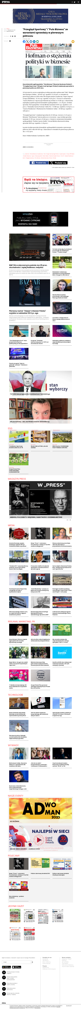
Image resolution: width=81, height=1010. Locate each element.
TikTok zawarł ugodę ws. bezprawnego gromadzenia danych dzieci (39, 714)
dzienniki (27, 154)
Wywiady (13, 745)
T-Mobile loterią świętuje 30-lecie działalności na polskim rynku (18, 686)
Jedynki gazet (16, 906)
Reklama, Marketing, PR (21, 621)
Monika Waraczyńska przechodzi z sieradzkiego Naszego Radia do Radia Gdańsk (61, 297)
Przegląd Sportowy (30, 158)
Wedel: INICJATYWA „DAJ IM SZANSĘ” (39, 446)
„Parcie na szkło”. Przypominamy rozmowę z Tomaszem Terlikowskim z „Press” (39, 765)
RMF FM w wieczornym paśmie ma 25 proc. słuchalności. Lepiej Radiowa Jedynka (28, 266)
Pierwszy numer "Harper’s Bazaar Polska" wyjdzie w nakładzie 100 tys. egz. (27, 312)
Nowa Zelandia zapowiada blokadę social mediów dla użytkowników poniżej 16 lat (17, 714)
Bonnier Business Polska (46, 158)
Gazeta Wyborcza (27, 156)
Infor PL (62, 156)
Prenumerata (46, 963)
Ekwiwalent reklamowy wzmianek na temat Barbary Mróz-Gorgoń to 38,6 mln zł (61, 273)
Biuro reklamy (47, 962)
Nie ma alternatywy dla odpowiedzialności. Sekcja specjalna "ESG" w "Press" (61, 641)
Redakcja (45, 959)
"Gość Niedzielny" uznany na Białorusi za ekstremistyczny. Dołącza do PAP (40, 590)
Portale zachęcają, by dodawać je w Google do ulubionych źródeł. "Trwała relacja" (62, 250)
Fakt (45, 154)
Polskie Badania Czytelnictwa (36, 154)
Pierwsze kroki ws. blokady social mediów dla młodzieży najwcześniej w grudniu (18, 737)
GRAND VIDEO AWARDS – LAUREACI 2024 (25, 849)
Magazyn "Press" (67, 959)
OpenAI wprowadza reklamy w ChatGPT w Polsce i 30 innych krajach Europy (62, 714)
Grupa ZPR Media (70, 154)
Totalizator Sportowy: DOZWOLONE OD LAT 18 (16, 446)
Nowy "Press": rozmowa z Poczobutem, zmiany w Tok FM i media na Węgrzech (40, 544)
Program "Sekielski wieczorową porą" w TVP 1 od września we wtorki (39, 342)
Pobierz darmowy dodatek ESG (40, 873)
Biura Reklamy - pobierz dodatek (16, 897)
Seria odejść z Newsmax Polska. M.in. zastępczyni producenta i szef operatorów (62, 567)
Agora (33, 156)
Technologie (15, 694)
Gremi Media (45, 156)
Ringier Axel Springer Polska (52, 154)
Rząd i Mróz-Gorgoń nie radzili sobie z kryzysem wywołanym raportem (18, 663)
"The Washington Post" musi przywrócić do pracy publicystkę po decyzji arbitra (18, 342)
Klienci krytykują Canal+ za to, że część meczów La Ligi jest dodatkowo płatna (18, 613)
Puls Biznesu (38, 158)
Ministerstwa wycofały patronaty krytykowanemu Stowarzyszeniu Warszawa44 (40, 663)
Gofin (24, 158)
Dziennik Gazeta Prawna (54, 156)
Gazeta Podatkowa (69, 156)
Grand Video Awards (68, 966)
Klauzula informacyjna (49, 969)
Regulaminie (37, 1007)
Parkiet (54, 158)
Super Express (63, 154)
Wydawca (45, 960)
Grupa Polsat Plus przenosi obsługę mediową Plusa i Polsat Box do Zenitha (40, 686)
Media (11, 525)
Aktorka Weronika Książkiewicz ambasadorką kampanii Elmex (40, 640)
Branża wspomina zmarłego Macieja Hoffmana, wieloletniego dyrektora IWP (39, 613)
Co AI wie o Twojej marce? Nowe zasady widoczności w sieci (61, 319)
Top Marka (65, 963)
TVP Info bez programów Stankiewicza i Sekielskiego (30, 394)
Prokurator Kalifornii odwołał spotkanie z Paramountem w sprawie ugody (40, 567)
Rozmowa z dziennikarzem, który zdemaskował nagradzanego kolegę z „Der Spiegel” (18, 788)
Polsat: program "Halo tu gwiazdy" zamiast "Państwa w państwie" (18, 365)
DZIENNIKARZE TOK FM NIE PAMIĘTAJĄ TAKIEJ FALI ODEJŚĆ (32, 517)
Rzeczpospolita (38, 156)
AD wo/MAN (65, 962)
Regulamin (46, 967)
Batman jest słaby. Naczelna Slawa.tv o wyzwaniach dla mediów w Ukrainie (18, 764)
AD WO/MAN (14, 821)
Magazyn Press (17, 478)
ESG (10, 428)
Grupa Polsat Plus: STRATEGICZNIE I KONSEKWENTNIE (14, 470)
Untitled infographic (48, 143)
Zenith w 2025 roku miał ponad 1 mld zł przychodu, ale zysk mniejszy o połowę (62, 663)
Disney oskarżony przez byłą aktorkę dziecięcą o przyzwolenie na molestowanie (62, 544)
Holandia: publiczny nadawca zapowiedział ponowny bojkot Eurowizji (62, 342)
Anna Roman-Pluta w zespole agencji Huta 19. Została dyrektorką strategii (18, 641)
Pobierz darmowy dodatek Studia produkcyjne (61, 874)
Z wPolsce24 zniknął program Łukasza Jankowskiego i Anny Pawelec (62, 613)
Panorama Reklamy (67, 965)
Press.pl (64, 960)
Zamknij (68, 1005)
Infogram (48, 144)
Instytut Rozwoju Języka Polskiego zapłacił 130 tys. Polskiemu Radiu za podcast (17, 544)
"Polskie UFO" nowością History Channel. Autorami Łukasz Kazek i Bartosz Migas (18, 567)
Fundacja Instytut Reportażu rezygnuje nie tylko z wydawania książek (18, 590)
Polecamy (14, 855)
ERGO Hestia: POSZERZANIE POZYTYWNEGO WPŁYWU (60, 446)
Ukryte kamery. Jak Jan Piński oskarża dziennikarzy (29, 422)
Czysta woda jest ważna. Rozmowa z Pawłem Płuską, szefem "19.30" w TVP (61, 764)
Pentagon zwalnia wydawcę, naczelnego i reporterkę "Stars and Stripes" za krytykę (62, 590)
